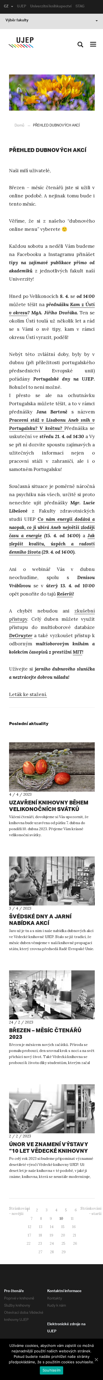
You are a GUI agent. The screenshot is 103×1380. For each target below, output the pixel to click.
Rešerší (65, 594)
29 (64, 1252)
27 (40, 1252)
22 (28, 1243)
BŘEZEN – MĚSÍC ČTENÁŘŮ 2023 (45, 1033)
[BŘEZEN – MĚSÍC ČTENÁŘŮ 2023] (52, 995)
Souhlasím (51, 1370)
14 (52, 1226)
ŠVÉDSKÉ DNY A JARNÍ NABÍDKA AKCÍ (40, 919)
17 (29, 1235)
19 (51, 1235)
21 (74, 1235)
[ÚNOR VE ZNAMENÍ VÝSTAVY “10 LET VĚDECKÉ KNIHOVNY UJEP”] (52, 1109)
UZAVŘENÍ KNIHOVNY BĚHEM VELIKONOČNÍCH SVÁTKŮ (48, 805)
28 (52, 1252)
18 (40, 1235)
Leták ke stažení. (28, 694)
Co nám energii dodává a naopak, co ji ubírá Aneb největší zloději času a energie (52, 527)
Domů (19, 126)
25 (63, 1243)
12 (29, 1226)
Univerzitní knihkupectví (50, 6)
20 (63, 1235)
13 (40, 1226)
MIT (77, 652)
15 (63, 1226)
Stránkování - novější (19, 1211)
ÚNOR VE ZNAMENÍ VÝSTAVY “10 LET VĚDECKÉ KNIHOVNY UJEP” (48, 1151)
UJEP (21, 6)
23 (40, 1243)
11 (72, 1218)
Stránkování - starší (90, 1211)
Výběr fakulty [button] (16, 20)
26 (75, 1243)
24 (52, 1243)
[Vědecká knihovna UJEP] (21, 42)
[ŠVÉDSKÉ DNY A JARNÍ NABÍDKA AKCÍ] (52, 881)
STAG (80, 6)
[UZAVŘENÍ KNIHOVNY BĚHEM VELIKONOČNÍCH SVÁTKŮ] (52, 767)
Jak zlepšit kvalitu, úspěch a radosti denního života (52, 544)
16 (74, 1226)
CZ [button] (6, 6)
